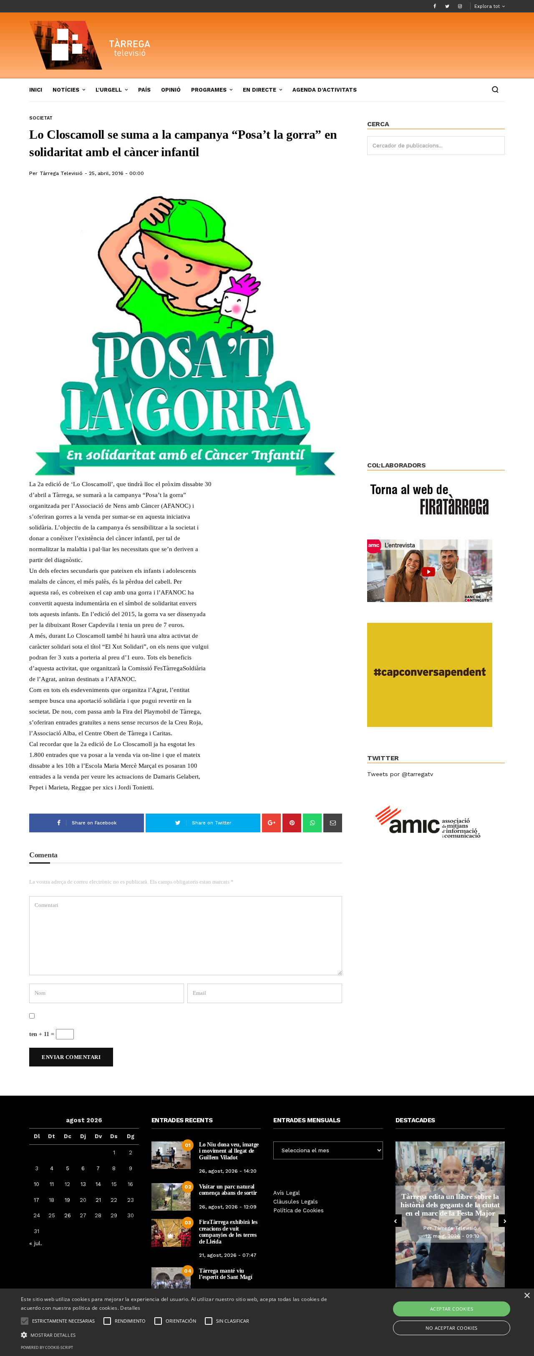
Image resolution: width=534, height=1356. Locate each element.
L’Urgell (109, 90)
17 (36, 1200)
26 (67, 1215)
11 (52, 1184)
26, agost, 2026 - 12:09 (228, 1207)
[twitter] (447, 6)
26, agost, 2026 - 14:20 (228, 1171)
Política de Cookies (298, 1210)
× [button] (527, 1296)
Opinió (171, 90)
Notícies (66, 90)
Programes (209, 90)
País (144, 90)
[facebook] (434, 6)
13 (83, 1184)
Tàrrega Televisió (61, 173)
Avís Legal (286, 1193)
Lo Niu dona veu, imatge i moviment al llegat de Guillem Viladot (229, 1151)
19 (67, 1200)
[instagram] (459, 6)
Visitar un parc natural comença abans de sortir (228, 1190)
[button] (181, 1334)
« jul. (35, 1243)
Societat (41, 118)
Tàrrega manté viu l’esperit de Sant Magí (225, 1274)
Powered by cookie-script (47, 1347)
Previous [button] (395, 1220)
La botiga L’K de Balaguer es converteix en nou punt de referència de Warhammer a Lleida (456, 1205)
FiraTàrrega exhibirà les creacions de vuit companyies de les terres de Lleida (228, 1231)
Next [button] (505, 1220)
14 (98, 1184)
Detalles (130, 1307)
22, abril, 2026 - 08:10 (458, 1240)
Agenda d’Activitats (324, 90)
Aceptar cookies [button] (451, 1309)
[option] (456, 1214)
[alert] (267, 1322)
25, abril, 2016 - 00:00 (116, 173)
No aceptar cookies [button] (451, 1328)
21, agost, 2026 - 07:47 (228, 1255)
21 (98, 1200)
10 (36, 1184)
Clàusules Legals (295, 1202)
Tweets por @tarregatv (400, 774)
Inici (35, 90)
